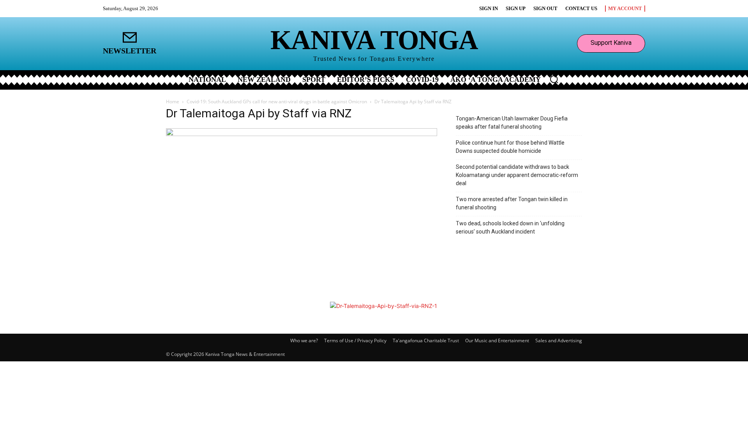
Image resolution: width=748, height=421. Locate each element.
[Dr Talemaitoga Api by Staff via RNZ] (301, 134)
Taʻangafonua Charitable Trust (426, 340)
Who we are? (304, 340)
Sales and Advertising (558, 340)
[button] (554, 79)
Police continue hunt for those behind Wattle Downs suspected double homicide (510, 147)
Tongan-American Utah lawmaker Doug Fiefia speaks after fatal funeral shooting (512, 122)
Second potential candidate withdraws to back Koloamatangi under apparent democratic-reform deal (517, 175)
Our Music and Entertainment (497, 340)
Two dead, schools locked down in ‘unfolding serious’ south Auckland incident (510, 227)
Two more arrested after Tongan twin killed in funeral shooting (512, 203)
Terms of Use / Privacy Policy (355, 340)
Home (172, 101)
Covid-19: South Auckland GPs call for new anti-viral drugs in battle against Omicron (277, 101)
